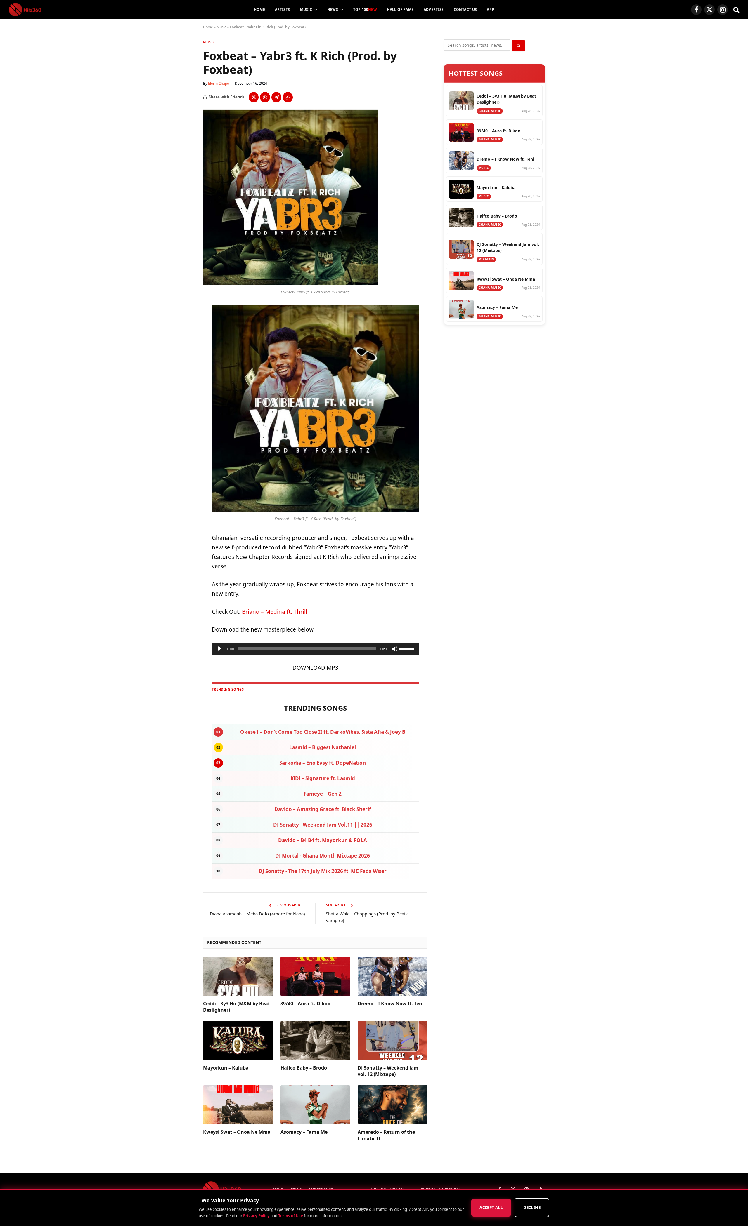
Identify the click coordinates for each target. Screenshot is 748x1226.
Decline (532, 1208)
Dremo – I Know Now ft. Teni (391, 1004)
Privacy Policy (256, 1215)
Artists (282, 9)
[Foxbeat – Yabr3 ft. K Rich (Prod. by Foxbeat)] (290, 283)
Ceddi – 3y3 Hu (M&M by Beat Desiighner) (236, 1007)
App (490, 9)
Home (259, 9)
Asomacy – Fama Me (304, 1132)
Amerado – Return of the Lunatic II (386, 1135)
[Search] (735, 9)
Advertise (434, 9)
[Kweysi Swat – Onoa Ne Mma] (238, 1104)
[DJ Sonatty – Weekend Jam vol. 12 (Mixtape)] (392, 1040)
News (332, 9)
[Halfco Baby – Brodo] (315, 1040)
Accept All (491, 1208)
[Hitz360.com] (25, 9)
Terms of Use (290, 1215)
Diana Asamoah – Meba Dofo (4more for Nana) (257, 914)
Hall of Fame (400, 9)
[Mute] (395, 649)
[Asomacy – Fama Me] (315, 1104)
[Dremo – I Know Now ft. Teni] (392, 976)
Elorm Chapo (218, 83)
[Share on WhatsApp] (265, 97)
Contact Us (465, 9)
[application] (315, 649)
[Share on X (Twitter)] (254, 97)
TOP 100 (365, 9)
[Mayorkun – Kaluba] (238, 1040)
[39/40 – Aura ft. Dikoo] (315, 976)
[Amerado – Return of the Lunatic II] (392, 1104)
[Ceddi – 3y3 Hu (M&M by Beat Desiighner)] (238, 976)
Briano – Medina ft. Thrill (274, 611)
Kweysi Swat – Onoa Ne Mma (237, 1132)
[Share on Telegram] (276, 97)
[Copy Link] (288, 97)
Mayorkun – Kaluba (226, 1068)
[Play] (219, 649)
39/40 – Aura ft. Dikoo (305, 1004)
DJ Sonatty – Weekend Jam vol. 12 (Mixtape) (388, 1071)
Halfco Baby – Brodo (303, 1068)
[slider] (407, 648)
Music (306, 9)
